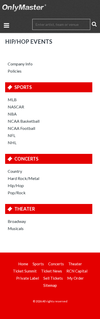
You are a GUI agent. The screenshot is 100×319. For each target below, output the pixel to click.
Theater (24, 209)
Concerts (26, 159)
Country (15, 171)
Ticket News (51, 271)
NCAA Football (21, 128)
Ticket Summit (25, 271)
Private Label (27, 278)
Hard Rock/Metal (23, 178)
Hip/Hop (16, 185)
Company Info (20, 63)
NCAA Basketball (23, 121)
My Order (75, 278)
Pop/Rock (17, 192)
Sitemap (50, 285)
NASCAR (16, 106)
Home (23, 263)
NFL (11, 135)
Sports (23, 87)
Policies (15, 71)
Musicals (16, 228)
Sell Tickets (53, 278)
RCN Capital (76, 271)
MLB (12, 99)
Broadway (17, 221)
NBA (12, 113)
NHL (12, 142)
